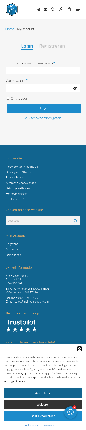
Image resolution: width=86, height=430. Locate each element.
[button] (79, 349)
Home (10, 29)
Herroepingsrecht (17, 193)
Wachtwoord (22, 80)
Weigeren (43, 404)
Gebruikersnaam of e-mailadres (36, 63)
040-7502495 (29, 297)
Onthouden (19, 98)
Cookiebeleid (31, 424)
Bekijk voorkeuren (43, 416)
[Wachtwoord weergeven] (75, 88)
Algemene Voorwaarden (21, 182)
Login (43, 108)
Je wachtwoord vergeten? (43, 118)
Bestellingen (13, 254)
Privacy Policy (14, 177)
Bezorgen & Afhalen (18, 172)
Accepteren (43, 393)
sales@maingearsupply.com (32, 301)
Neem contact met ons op (22, 166)
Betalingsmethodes (18, 188)
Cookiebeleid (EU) (17, 199)
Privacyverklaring (51, 424)
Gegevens (12, 244)
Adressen (12, 249)
